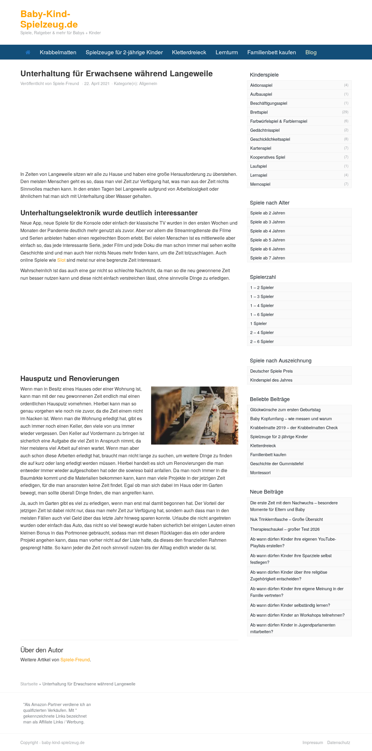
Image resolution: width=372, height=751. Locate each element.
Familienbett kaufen (271, 52)
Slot (61, 260)
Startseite (29, 684)
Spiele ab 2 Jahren (267, 213)
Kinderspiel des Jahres (271, 380)
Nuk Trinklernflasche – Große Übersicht (286, 519)
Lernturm (227, 52)
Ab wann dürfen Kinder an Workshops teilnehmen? (297, 615)
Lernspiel (258, 175)
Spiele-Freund (66, 83)
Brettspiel (259, 112)
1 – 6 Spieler (262, 314)
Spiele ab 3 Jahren (267, 222)
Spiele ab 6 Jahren (267, 248)
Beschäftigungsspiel (268, 103)
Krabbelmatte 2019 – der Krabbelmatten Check (294, 427)
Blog (311, 52)
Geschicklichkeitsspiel (270, 139)
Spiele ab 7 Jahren (267, 257)
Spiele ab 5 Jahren (267, 240)
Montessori (260, 472)
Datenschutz (338, 742)
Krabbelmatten (58, 52)
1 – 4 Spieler (262, 305)
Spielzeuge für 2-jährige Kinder (124, 52)
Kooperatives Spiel (267, 157)
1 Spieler (258, 323)
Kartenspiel (260, 148)
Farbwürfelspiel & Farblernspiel (278, 121)
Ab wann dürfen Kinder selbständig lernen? (290, 605)
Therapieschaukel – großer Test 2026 (285, 529)
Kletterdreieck (189, 52)
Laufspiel (258, 166)
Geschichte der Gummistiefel (276, 463)
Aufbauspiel (261, 94)
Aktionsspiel (261, 85)
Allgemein (148, 83)
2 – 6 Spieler (262, 341)
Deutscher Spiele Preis (271, 371)
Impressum (313, 742)
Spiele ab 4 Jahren (267, 231)
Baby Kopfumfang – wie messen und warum (291, 418)
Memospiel (260, 184)
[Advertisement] (129, 129)
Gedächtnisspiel (265, 130)
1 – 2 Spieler (262, 287)
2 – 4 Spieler (262, 332)
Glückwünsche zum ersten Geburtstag (285, 409)
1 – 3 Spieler (262, 296)
